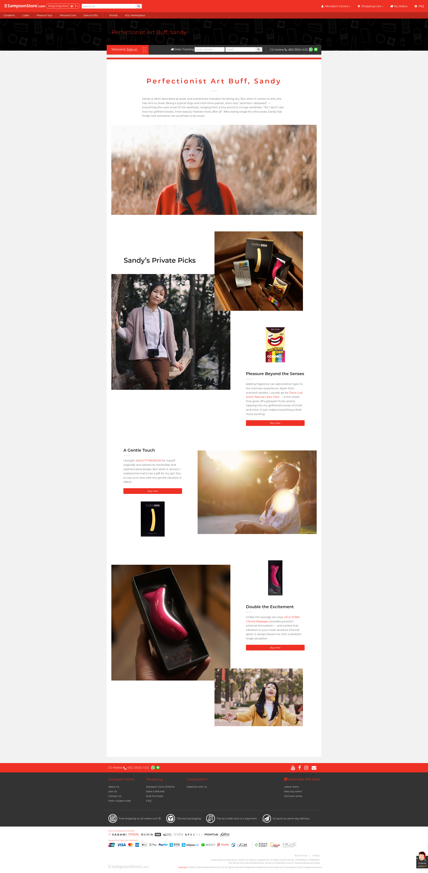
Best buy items (293, 791)
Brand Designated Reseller (121, 831)
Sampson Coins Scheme (160, 786)
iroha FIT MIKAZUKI (148, 460)
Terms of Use (300, 855)
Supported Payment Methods (123, 840)
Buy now (275, 423)
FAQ (148, 800)
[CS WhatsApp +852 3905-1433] (311, 49)
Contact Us (114, 796)
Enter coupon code (119, 800)
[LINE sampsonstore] (316, 49)
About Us (113, 786)
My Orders (400, 6)
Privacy (316, 855)
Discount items (293, 796)
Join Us (112, 791)
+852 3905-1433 (297, 49)
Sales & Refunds (155, 791)
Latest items (291, 786)
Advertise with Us (197, 786)
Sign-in (132, 49)
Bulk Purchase (154, 796)
